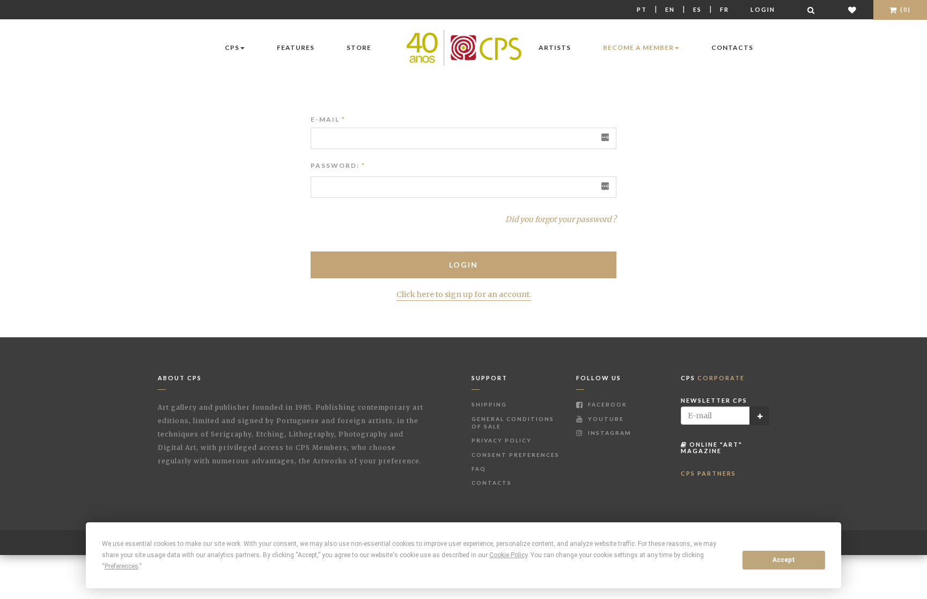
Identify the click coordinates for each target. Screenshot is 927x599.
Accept (783, 560)
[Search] (811, 10)
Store (359, 47)
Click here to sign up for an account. (463, 294)
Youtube (605, 419)
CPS (232, 47)
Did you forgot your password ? (560, 219)
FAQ (479, 468)
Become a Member (638, 47)
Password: (335, 165)
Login (763, 9)
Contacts (732, 47)
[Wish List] (852, 10)
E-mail (328, 119)
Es (697, 9)
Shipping (489, 404)
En (670, 9)
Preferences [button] (121, 566)
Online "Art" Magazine (711, 447)
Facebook (606, 404)
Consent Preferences (516, 455)
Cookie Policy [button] (508, 555)
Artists (555, 47)
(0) (904, 9)
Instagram (608, 433)
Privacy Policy (502, 440)
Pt (642, 9)
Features (295, 47)
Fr (724, 9)
